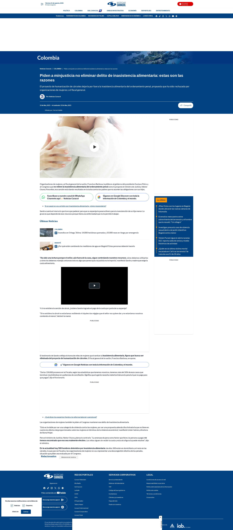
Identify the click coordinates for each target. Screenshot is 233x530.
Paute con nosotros (115, 504)
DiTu (76, 497)
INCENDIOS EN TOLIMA (96, 16)
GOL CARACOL (92, 11)
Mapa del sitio (113, 501)
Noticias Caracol (45, 69)
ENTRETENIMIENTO (163, 11)
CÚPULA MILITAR (113, 16)
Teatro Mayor (79, 504)
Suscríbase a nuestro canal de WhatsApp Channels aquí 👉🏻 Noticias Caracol (66, 197)
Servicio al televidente (115, 480)
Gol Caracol (78, 487)
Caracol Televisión (80, 480)
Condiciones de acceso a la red (156, 480)
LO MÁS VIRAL (148, 16)
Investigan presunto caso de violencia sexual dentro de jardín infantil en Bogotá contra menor (174, 230)
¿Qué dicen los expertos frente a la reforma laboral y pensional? (71, 417)
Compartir (185, 105)
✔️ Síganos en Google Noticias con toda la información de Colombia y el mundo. (96, 364)
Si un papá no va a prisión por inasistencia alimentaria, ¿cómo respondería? (75, 206)
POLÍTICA (66, 11)
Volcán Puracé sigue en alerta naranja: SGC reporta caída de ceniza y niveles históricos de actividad (174, 240)
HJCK (76, 494)
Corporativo (150, 497)
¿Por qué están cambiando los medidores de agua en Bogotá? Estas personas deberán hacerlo (96, 246)
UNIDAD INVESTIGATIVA (115, 11)
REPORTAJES (146, 11)
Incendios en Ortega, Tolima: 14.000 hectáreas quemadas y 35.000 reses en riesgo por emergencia (98, 232)
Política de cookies (152, 490)
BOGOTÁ (58, 243)
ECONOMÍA (133, 11)
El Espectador (79, 501)
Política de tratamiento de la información (159, 487)
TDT (110, 487)
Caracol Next (79, 515)
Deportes (29, 505)
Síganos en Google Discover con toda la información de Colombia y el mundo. (121, 197)
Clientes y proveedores (116, 497)
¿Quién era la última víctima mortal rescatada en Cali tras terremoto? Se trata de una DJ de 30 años (173, 251)
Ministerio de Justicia (68, 457)
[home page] (116, 3)
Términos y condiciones (153, 494)
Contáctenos (113, 494)
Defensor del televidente (116, 483)
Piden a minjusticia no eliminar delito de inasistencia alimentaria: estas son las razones (90, 69)
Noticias (17, 505)
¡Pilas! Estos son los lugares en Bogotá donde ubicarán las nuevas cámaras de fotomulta (174, 209)
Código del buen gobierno (117, 490)
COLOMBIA (79, 11)
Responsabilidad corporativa (155, 483)
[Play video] (94, 147)
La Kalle (77, 490)
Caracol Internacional (81, 508)
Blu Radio (78, 483)
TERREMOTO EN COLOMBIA (76, 16)
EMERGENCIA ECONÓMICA (131, 16)
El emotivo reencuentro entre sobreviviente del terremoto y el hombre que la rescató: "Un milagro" (175, 219)
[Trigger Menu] (42, 4)
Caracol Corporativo (81, 511)
